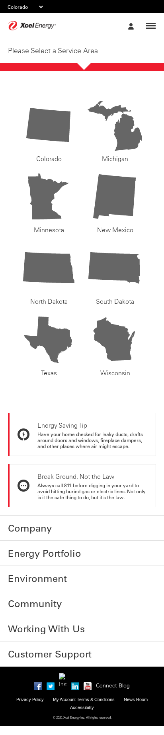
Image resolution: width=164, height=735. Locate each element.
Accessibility (82, 683)
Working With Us (32, 611)
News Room (136, 675)
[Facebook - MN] (38, 661)
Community (25, 590)
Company (22, 526)
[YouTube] (88, 661)
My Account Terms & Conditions (84, 675)
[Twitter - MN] (51, 661)
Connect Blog (113, 661)
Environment (27, 568)
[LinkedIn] (75, 661)
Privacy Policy (30, 675)
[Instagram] (63, 653)
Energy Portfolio (32, 547)
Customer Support (36, 632)
